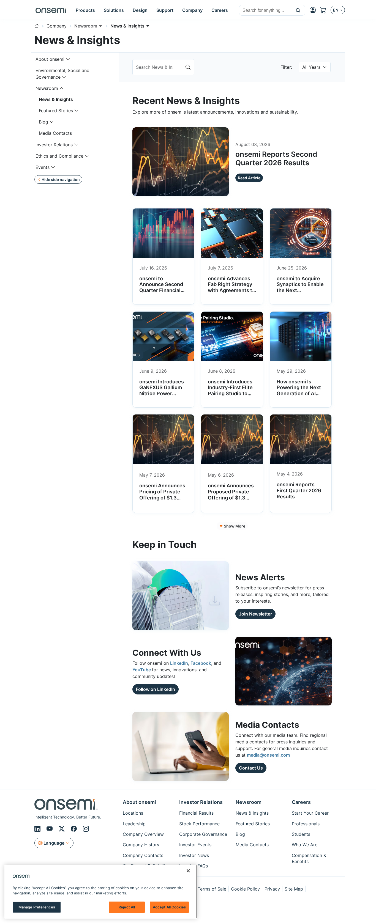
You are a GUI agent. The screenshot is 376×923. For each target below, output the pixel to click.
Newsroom (47, 88)
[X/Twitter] (62, 828)
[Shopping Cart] (325, 10)
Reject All (127, 907)
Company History (141, 844)
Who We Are (304, 844)
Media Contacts (55, 133)
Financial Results (196, 813)
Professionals (306, 823)
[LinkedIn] (38, 828)
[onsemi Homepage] (51, 10)
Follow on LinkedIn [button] (155, 689)
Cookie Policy (245, 889)
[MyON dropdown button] (314, 10)
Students (301, 834)
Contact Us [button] (251, 768)
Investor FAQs (193, 866)
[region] (100, 892)
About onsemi (50, 59)
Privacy (272, 889)
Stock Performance (199, 823)
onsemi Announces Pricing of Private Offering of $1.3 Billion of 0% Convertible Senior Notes (162, 500)
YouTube (142, 669)
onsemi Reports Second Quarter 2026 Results (276, 158)
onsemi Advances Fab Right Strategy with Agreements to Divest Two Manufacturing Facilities (231, 293)
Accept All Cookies (169, 907)
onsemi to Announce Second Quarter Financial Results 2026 (161, 287)
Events (43, 167)
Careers (301, 802)
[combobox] (265, 10)
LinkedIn (179, 663)
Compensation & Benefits (309, 858)
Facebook (200, 663)
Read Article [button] (249, 177)
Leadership (134, 823)
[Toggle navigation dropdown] (68, 59)
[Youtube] (50, 828)
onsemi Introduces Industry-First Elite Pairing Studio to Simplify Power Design (230, 393)
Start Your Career (310, 813)
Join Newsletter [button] (255, 614)
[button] (298, 10)
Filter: (286, 67)
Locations (133, 813)
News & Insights (56, 99)
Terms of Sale (212, 889)
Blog (43, 122)
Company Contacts (143, 855)
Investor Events (195, 844)
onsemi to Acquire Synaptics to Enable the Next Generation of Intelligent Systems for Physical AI (300, 293)
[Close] (188, 871)
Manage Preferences (36, 907)
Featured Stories (56, 110)
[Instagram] (86, 828)
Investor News (194, 855)
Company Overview (143, 834)
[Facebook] (74, 828)
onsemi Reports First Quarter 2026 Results (299, 490)
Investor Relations (54, 144)
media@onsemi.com (268, 755)
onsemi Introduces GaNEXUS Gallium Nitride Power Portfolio (161, 390)
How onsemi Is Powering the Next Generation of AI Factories (299, 390)
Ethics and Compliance (59, 156)
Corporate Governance (203, 834)
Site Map (294, 889)
